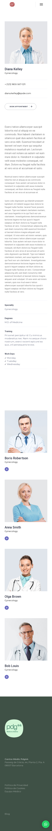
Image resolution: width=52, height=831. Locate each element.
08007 (8, 765)
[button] (45, 824)
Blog (7, 814)
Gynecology (11, 73)
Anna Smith (13, 527)
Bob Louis (12, 666)
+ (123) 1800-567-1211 (15, 84)
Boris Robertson (16, 458)
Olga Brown (13, 596)
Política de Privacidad (16, 785)
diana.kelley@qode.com (18, 93)
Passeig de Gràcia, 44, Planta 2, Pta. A (24, 762)
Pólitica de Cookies (15, 788)
